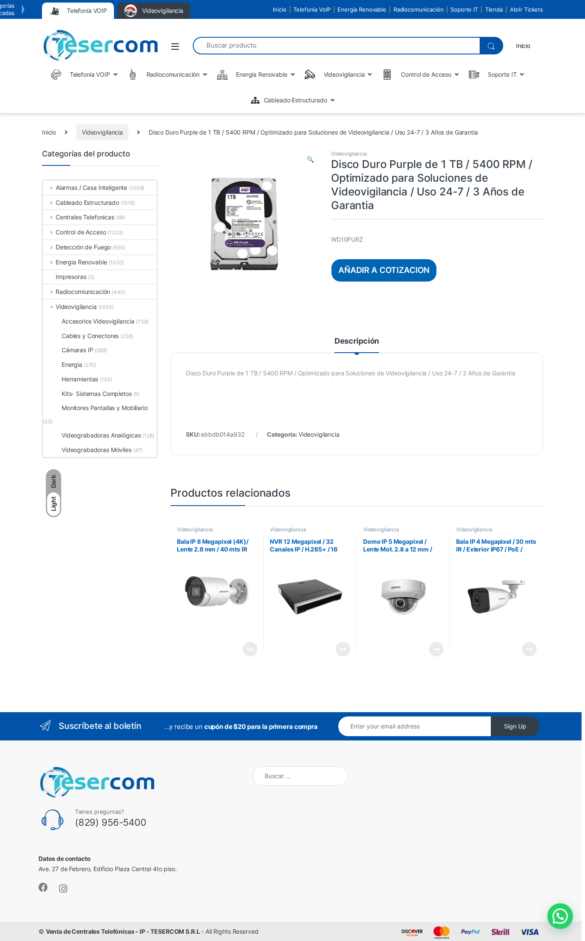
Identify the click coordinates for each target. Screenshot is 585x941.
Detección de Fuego (83, 247)
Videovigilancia (102, 132)
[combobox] (336, 45)
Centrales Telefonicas (85, 217)
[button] (310, 159)
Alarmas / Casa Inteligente (91, 187)
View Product (246, 649)
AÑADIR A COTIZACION (384, 270)
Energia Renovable (361, 9)
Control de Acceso (81, 232)
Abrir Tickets (526, 9)
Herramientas (80, 379)
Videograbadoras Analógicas (101, 435)
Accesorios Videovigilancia (98, 321)
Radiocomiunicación (83, 291)
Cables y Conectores (90, 335)
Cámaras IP (77, 350)
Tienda (494, 9)
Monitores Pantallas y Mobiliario (105, 407)
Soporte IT (464, 9)
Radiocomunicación (419, 9)
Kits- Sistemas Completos (97, 393)
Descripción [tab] (356, 341)
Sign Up (515, 726)
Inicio (279, 9)
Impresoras (71, 276)
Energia (72, 364)
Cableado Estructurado (87, 202)
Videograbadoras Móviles (96, 449)
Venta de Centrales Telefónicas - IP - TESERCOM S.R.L (123, 931)
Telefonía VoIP (311, 9)
